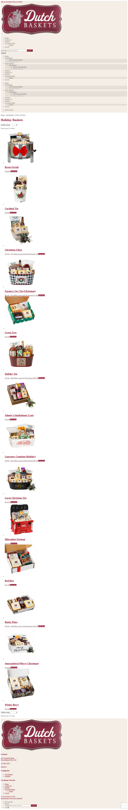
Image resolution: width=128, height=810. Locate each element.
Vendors (7, 70)
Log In (7, 47)
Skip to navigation (6, 2)
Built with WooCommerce (14, 798)
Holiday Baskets (14, 61)
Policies (7, 41)
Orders (11, 45)
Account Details (10, 43)
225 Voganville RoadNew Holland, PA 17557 (8, 759)
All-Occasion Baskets (15, 60)
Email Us (4, 767)
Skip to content (17, 2)
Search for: (4, 50)
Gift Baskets (9, 58)
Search (30, 50)
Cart (7, 807)
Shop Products (9, 63)
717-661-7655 (5, 763)
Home (7, 38)
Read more (13, 171)
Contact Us (8, 40)
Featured (7, 776)
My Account (9, 802)
